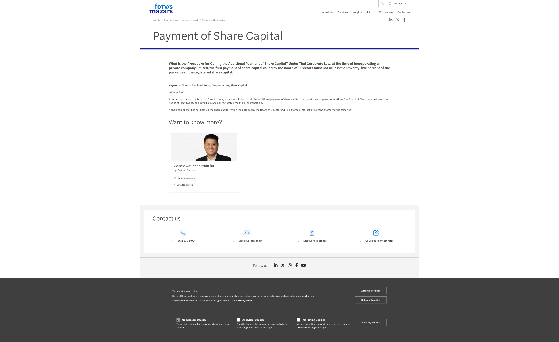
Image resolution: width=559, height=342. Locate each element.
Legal (195, 19)
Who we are (386, 12)
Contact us (403, 12)
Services (343, 12)
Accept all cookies (370, 290)
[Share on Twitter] (397, 19)
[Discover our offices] (312, 236)
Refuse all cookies (370, 300)
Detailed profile (185, 184)
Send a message (186, 178)
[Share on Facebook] (404, 19)
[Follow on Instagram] (289, 265)
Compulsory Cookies (194, 319)
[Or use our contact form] (376, 236)
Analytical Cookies (253, 319)
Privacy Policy (244, 300)
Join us (370, 12)
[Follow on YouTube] (303, 265)
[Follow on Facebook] (296, 265)
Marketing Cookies (314, 319)
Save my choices (371, 322)
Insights (357, 12)
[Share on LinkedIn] (391, 19)
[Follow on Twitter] (282, 265)
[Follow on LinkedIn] (275, 265)
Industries (327, 12)
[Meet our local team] (247, 236)
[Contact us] (182, 236)
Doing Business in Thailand (176, 19)
